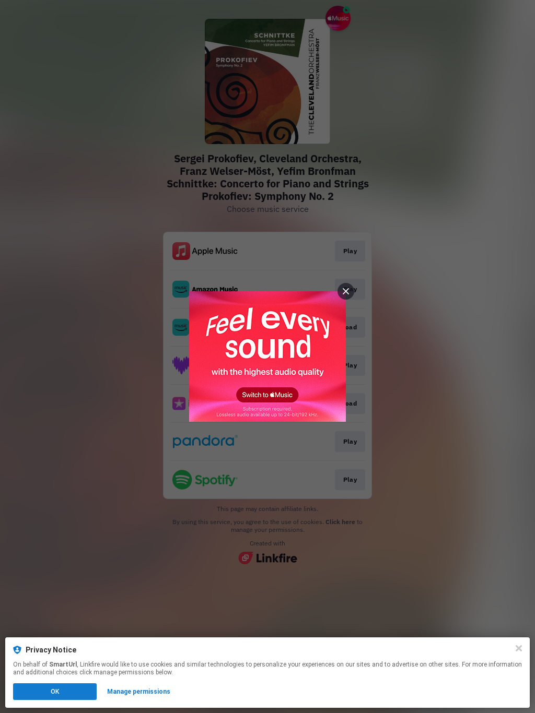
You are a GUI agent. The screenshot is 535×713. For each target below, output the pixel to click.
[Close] (518, 648)
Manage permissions (138, 691)
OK (55, 691)
